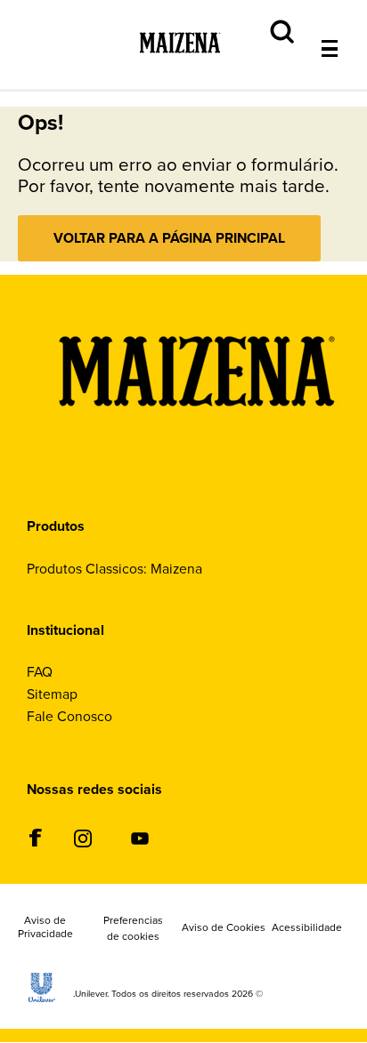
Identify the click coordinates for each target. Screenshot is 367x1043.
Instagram (82, 838)
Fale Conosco (69, 716)
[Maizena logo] (196, 463)
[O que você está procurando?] (343, 10)
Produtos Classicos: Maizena (114, 568)
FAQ (40, 672)
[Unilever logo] (42, 997)
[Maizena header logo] (180, 66)
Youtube (139, 838)
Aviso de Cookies (223, 928)
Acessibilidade (307, 928)
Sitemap (52, 694)
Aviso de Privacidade (45, 928)
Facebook (35, 837)
